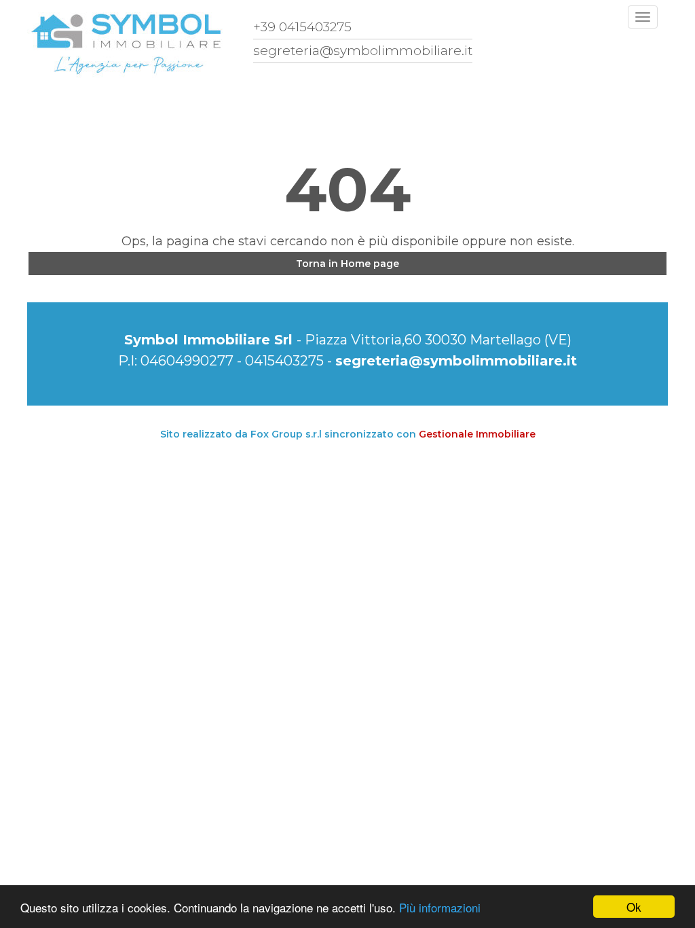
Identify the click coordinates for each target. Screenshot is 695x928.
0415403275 (284, 361)
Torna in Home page (347, 263)
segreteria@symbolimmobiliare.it (456, 361)
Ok (633, 906)
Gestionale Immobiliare (477, 434)
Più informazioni (440, 907)
